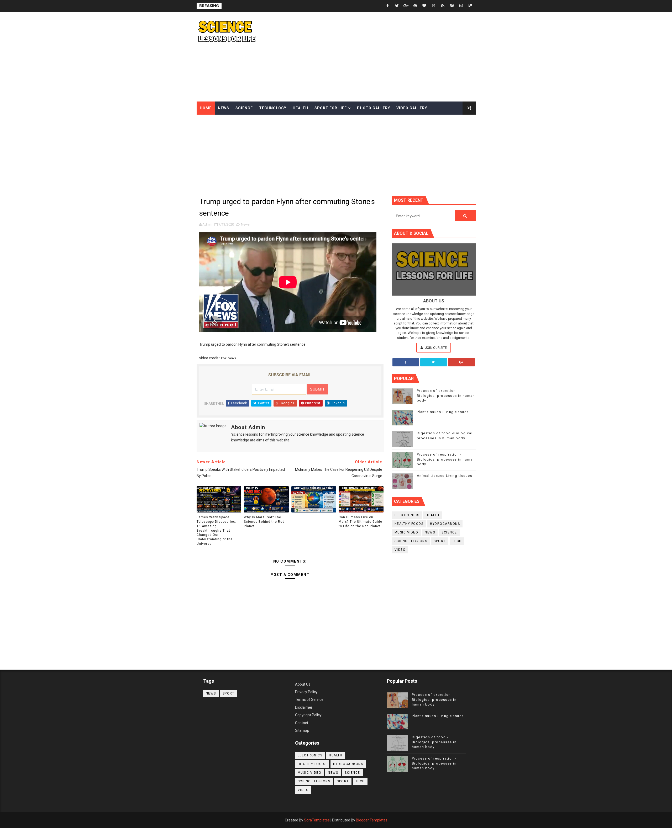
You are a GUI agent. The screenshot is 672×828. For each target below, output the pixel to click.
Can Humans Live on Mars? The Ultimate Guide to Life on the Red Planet (360, 521)
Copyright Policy (308, 715)
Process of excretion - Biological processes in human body (446, 395)
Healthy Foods (409, 524)
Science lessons (411, 541)
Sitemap (302, 730)
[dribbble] (434, 6)
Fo (223, 358)
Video (400, 550)
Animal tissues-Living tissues (444, 476)
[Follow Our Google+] (461, 362)
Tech (457, 541)
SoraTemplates (317, 820)
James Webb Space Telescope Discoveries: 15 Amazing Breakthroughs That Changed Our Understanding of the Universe (216, 530)
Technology (272, 108)
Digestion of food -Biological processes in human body (434, 742)
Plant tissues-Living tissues (443, 412)
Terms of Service (309, 699)
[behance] (452, 6)
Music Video (406, 532)
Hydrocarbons (445, 524)
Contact (301, 723)
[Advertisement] (380, 57)
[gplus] (406, 6)
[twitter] (397, 6)
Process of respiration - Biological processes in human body (446, 459)
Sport (440, 541)
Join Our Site (435, 348)
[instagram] (461, 6)
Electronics (407, 515)
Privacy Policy (306, 692)
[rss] (443, 6)
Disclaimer (303, 707)
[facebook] (388, 6)
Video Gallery (411, 108)
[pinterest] (415, 6)
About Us (302, 684)
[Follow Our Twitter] (433, 362)
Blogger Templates (371, 820)
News (223, 108)
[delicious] (470, 6)
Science (244, 108)
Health (300, 108)
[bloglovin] (424, 6)
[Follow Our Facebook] (405, 362)
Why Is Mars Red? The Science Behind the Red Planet (264, 521)
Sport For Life (330, 108)
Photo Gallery (373, 108)
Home (206, 108)
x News (230, 358)
